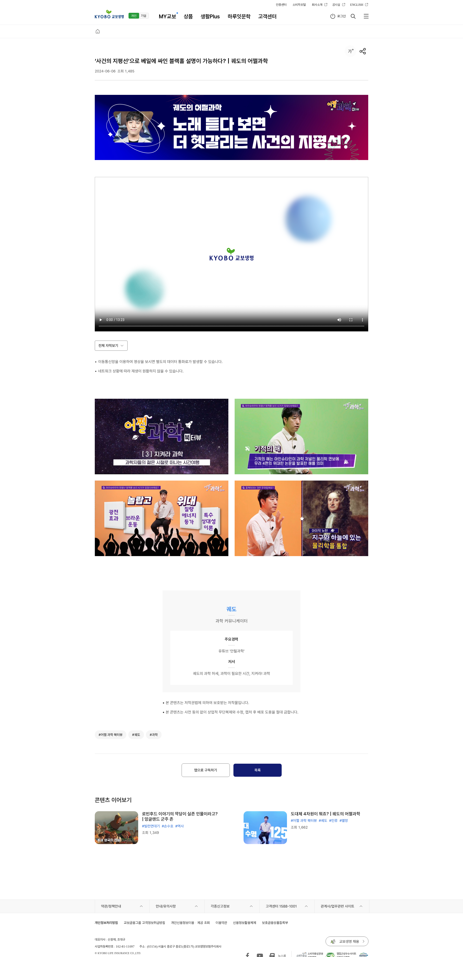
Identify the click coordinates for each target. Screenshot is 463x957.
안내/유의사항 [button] (166, 906)
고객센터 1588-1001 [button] (281, 906)
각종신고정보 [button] (220, 906)
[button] (109, 14)
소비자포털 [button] (299, 5)
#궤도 (323, 820)
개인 (133, 16)
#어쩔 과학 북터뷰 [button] (111, 735)
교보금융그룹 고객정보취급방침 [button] (144, 923)
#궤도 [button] (136, 735)
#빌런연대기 (151, 826)
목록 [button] (257, 770)
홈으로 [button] (98, 31)
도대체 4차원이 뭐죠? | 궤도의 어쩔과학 (325, 813)
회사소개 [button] (317, 5)
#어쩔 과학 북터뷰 (304, 820)
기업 (143, 16)
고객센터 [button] (267, 16)
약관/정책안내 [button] (111, 906)
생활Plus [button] (210, 16)
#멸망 (344, 820)
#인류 (333, 820)
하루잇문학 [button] (239, 16)
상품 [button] (188, 16)
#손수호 (167, 826)
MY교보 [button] (167, 16)
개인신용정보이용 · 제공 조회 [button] (190, 923)
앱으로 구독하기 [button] (205, 770)
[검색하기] (353, 16)
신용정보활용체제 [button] (244, 923)
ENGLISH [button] (356, 5)
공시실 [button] (336, 5)
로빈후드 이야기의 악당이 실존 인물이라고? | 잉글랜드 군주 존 (180, 816)
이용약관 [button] (221, 923)
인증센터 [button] (281, 5)
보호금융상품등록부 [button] (275, 923)
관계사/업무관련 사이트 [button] (337, 906)
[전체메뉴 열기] (366, 16)
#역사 (179, 826)
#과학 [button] (154, 735)
